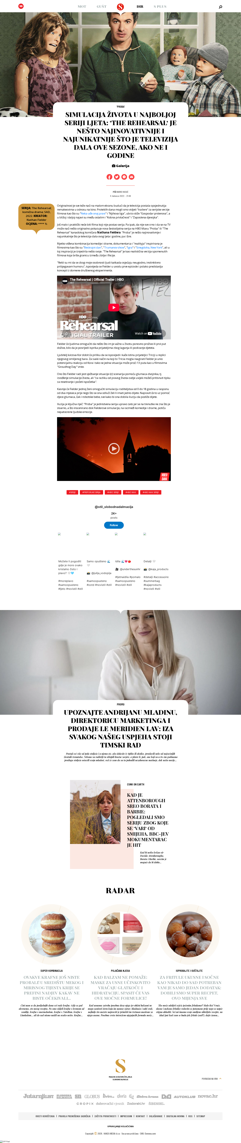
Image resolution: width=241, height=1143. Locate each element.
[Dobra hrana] (148, 1096)
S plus (160, 7)
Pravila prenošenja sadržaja (74, 1116)
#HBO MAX (131, 492)
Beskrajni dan (92, 247)
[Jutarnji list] (38, 1096)
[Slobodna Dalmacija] (21, 6)
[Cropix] (85, 1103)
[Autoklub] (185, 1096)
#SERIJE (72, 492)
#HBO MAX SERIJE (151, 492)
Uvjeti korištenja (45, 1116)
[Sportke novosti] (78, 1096)
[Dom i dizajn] (166, 1096)
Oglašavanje (155, 1116)
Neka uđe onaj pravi (93, 213)
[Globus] (92, 1096)
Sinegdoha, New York (149, 247)
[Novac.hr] (208, 1096)
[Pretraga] (220, 7)
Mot (82, 7)
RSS (190, 1116)
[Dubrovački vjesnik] (110, 1103)
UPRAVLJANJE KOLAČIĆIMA (120, 1126)
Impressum (126, 1116)
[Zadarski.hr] (136, 1103)
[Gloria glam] (131, 1096)
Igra (129, 247)
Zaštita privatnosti (105, 1116)
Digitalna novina (175, 1116)
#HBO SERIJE (113, 492)
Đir (140, 7)
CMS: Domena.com (148, 1133)
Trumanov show (114, 247)
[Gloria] (122, 1096)
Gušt (102, 7)
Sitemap (200, 1116)
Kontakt (140, 1116)
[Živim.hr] (108, 1096)
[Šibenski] (156, 1103)
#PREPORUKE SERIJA (91, 492)
